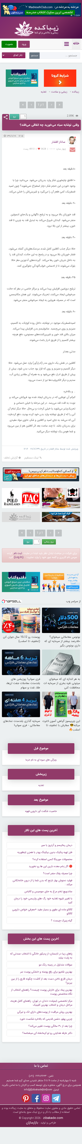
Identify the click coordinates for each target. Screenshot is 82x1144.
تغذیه (43, 92)
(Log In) (18, 557)
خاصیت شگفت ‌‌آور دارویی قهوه (41, 811)
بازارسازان (32, 1122)
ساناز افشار (58, 142)
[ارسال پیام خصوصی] (73, 149)
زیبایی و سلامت (59, 92)
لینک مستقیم (31, 458)
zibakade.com (53, 1118)
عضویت (9, 44)
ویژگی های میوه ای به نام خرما (41, 760)
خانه (76, 43)
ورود (24, 44)
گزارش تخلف (11, 458)
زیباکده (75, 92)
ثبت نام (18, 553)
